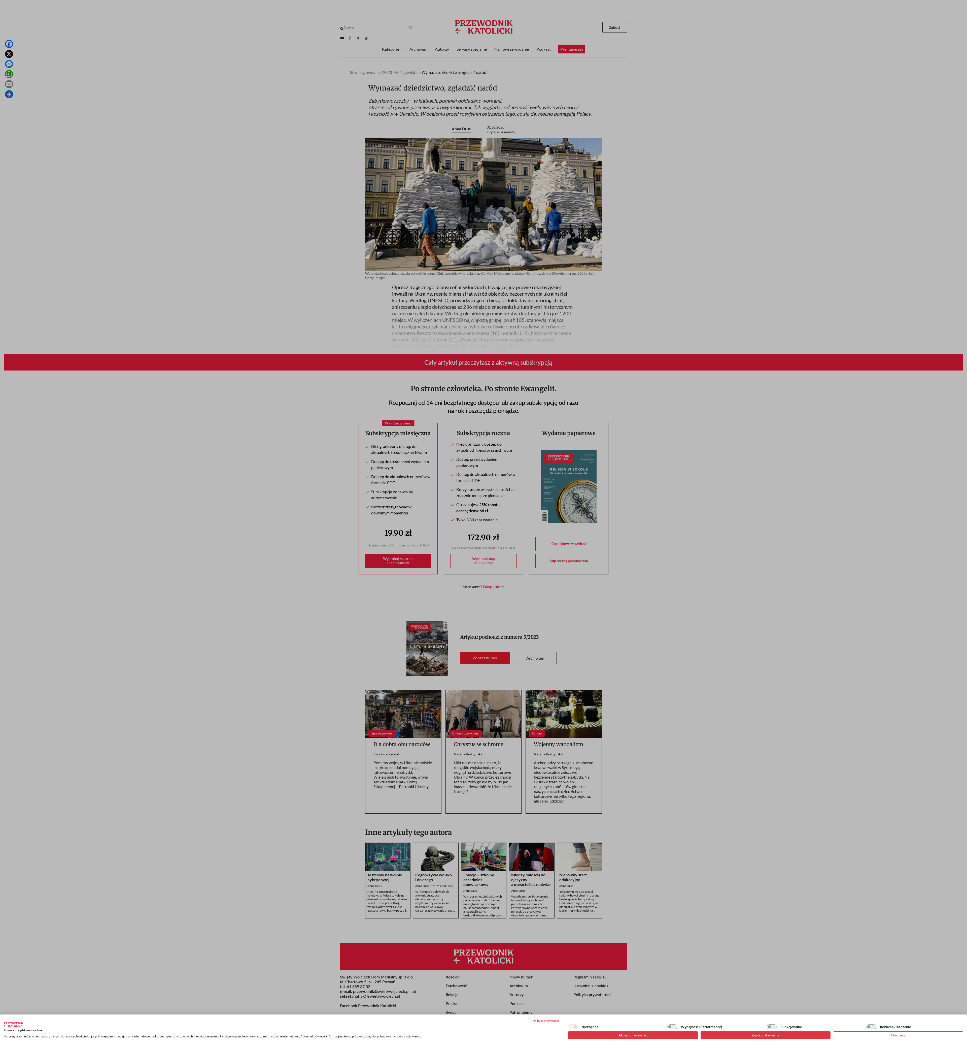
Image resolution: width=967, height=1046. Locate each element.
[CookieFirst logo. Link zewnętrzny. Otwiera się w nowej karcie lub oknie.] (13, 1024)
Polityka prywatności (546, 1021)
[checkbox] (573, 1026)
